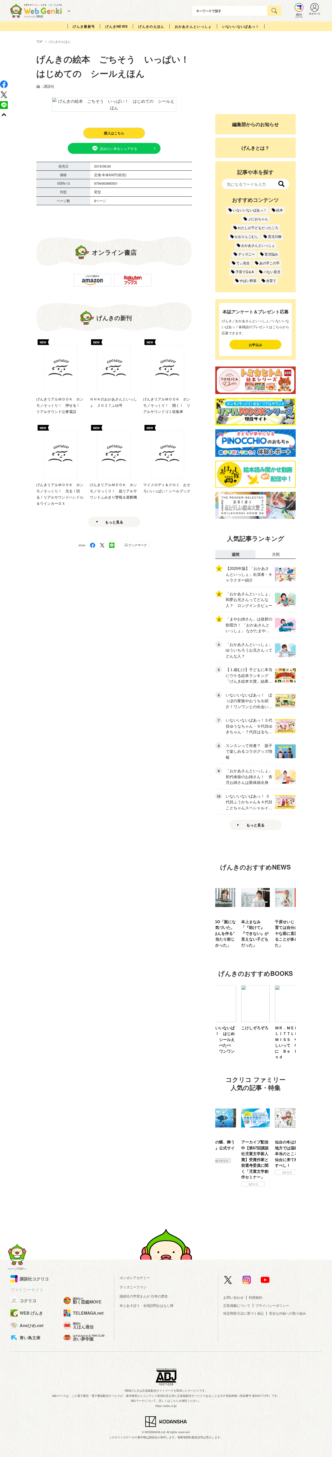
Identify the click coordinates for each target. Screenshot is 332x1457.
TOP (39, 41)
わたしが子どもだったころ (258, 227)
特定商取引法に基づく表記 (243, 1313)
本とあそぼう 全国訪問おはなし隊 (147, 1305)
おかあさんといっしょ (193, 26)
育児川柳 (274, 236)
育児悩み (271, 254)
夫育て (271, 280)
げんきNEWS (116, 26)
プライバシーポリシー (272, 1305)
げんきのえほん (151, 26)
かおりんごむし (246, 236)
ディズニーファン (133, 1287)
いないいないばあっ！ (240, 26)
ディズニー (246, 254)
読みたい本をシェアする (118, 148)
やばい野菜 (248, 280)
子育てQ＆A (245, 271)
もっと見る (114, 521)
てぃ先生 (243, 262)
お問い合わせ (233, 1297)
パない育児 (272, 271)
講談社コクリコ (286, 1178)
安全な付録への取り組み (287, 1313)
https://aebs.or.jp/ (166, 1406)
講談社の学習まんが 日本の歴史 (144, 1296)
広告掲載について (236, 1305)
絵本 (279, 210)
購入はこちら (114, 132)
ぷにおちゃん (258, 218)
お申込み (255, 344)
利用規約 (255, 1297)
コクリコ (219, 1184)
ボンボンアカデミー (135, 1277)
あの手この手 (269, 262)
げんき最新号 (84, 26)
